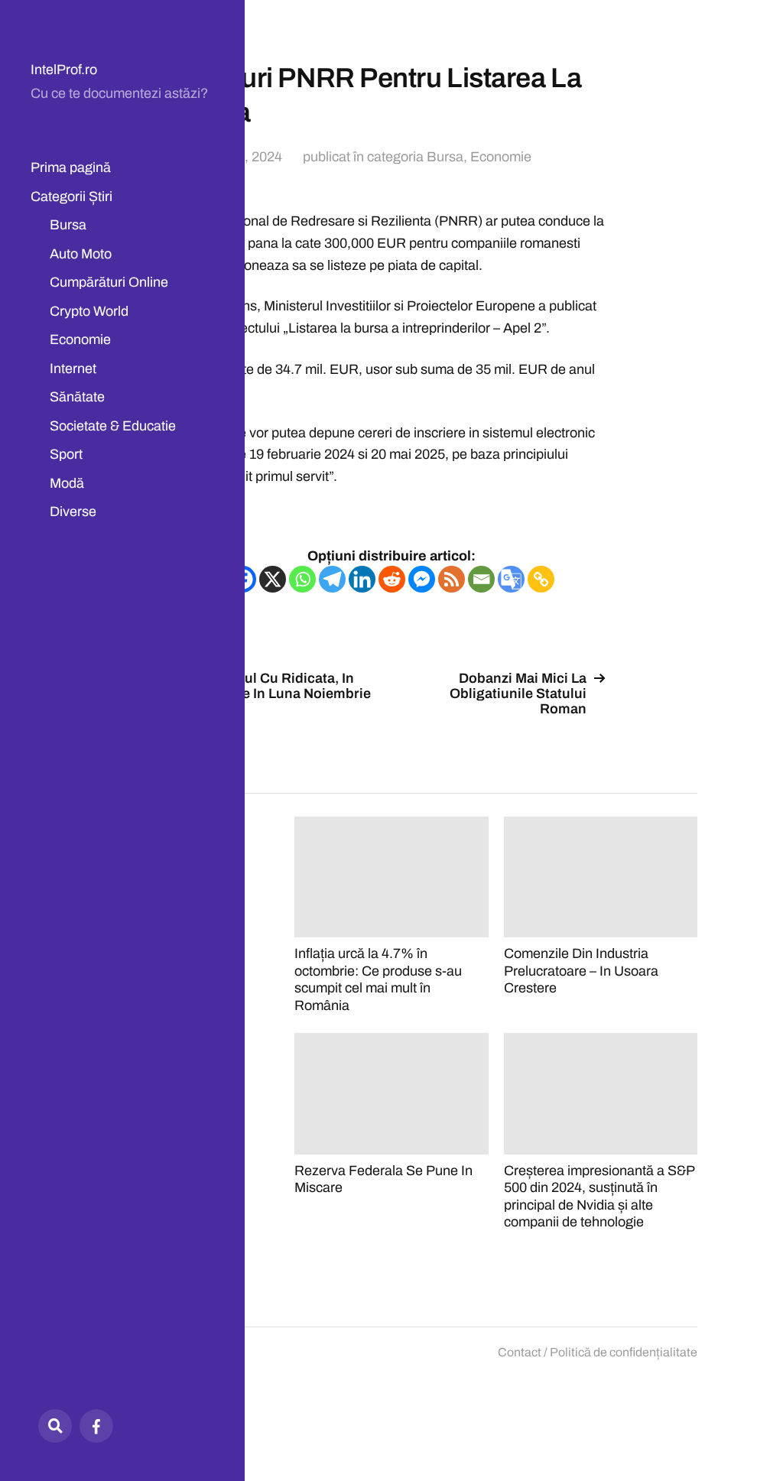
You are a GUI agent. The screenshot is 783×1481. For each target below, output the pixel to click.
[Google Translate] (511, 579)
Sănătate (77, 396)
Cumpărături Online (109, 282)
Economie (80, 339)
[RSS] (451, 579)
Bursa (68, 224)
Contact (519, 1352)
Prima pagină (71, 167)
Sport (66, 454)
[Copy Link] (541, 579)
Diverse (73, 511)
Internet (73, 368)
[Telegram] (332, 579)
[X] (272, 579)
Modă (67, 483)
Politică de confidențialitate (623, 1352)
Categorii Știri (71, 196)
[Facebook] (96, 1426)
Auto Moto (81, 253)
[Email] (481, 579)
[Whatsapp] (302, 579)
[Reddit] (392, 579)
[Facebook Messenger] (421, 579)
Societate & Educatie (113, 426)
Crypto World (89, 311)
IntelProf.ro (64, 69)
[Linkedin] (362, 579)
